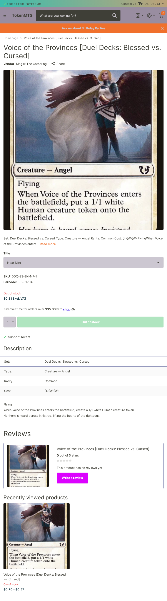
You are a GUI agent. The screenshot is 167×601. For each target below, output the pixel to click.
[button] (14, 318)
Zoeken (114, 15)
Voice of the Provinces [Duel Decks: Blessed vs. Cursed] (34, 577)
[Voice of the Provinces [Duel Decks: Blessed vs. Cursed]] (36, 536)
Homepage (10, 38)
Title (6, 253)
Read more (48, 244)
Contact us (128, 3)
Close (162, 28)
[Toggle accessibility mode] (140, 4)
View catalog (5, 15)
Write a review (72, 478)
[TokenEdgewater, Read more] (139, 15)
